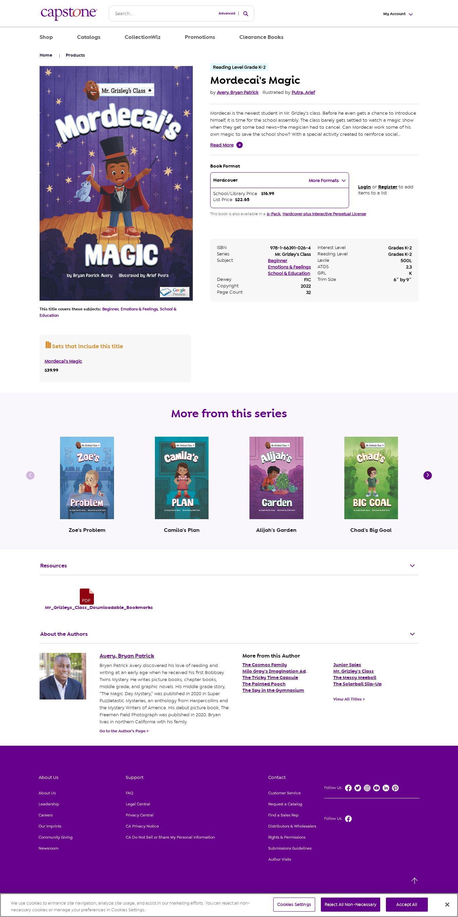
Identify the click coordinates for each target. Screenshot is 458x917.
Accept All (406, 904)
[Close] (447, 904)
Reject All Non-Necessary (351, 904)
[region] (229, 905)
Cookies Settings (294, 904)
